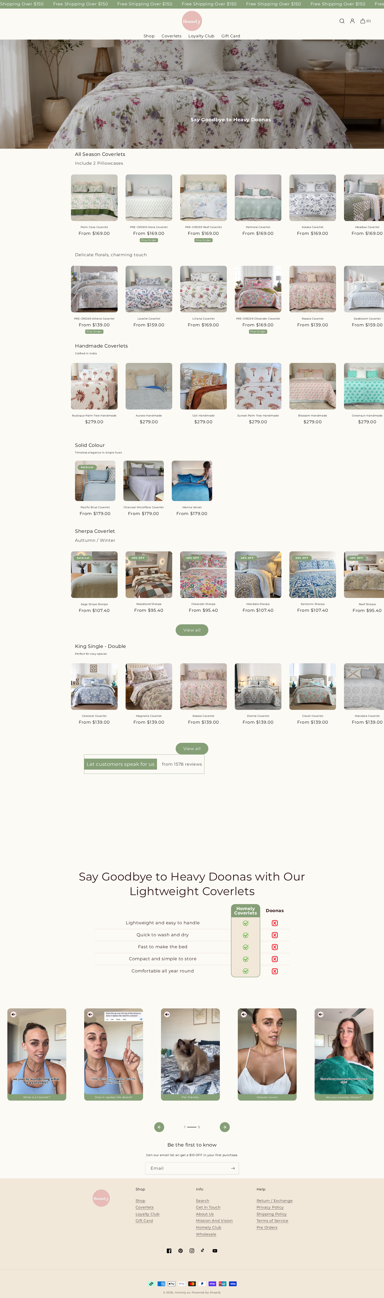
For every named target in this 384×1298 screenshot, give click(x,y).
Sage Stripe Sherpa (94, 604)
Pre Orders (267, 1227)
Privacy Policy (270, 1207)
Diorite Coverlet (258, 715)
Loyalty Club (148, 1214)
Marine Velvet (192, 507)
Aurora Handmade (149, 415)
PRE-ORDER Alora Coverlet (149, 227)
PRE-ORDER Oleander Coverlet (258, 318)
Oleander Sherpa (203, 604)
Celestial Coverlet (94, 715)
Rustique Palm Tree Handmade (94, 415)
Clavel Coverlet (312, 715)
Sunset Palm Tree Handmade (258, 415)
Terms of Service (272, 1220)
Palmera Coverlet (258, 227)
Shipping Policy (272, 1214)
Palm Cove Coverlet (94, 227)
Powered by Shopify (206, 1292)
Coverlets (145, 1207)
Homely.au (183, 1292)
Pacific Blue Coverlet (95, 507)
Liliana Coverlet (203, 318)
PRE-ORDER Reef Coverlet (203, 227)
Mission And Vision (214, 1220)
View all (192, 630)
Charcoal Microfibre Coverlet (144, 507)
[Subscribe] (233, 1168)
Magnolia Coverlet (149, 715)
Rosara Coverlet (313, 318)
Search (202, 1200)
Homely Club (208, 1227)
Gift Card (230, 36)
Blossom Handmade (312, 415)
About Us (205, 1214)
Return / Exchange (275, 1200)
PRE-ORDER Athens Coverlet (94, 318)
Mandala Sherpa (258, 604)
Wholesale (206, 1234)
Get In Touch (208, 1207)
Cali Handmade (203, 415)
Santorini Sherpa (313, 604)
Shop (140, 1200)
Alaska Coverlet (313, 227)
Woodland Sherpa (149, 604)
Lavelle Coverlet (149, 318)
